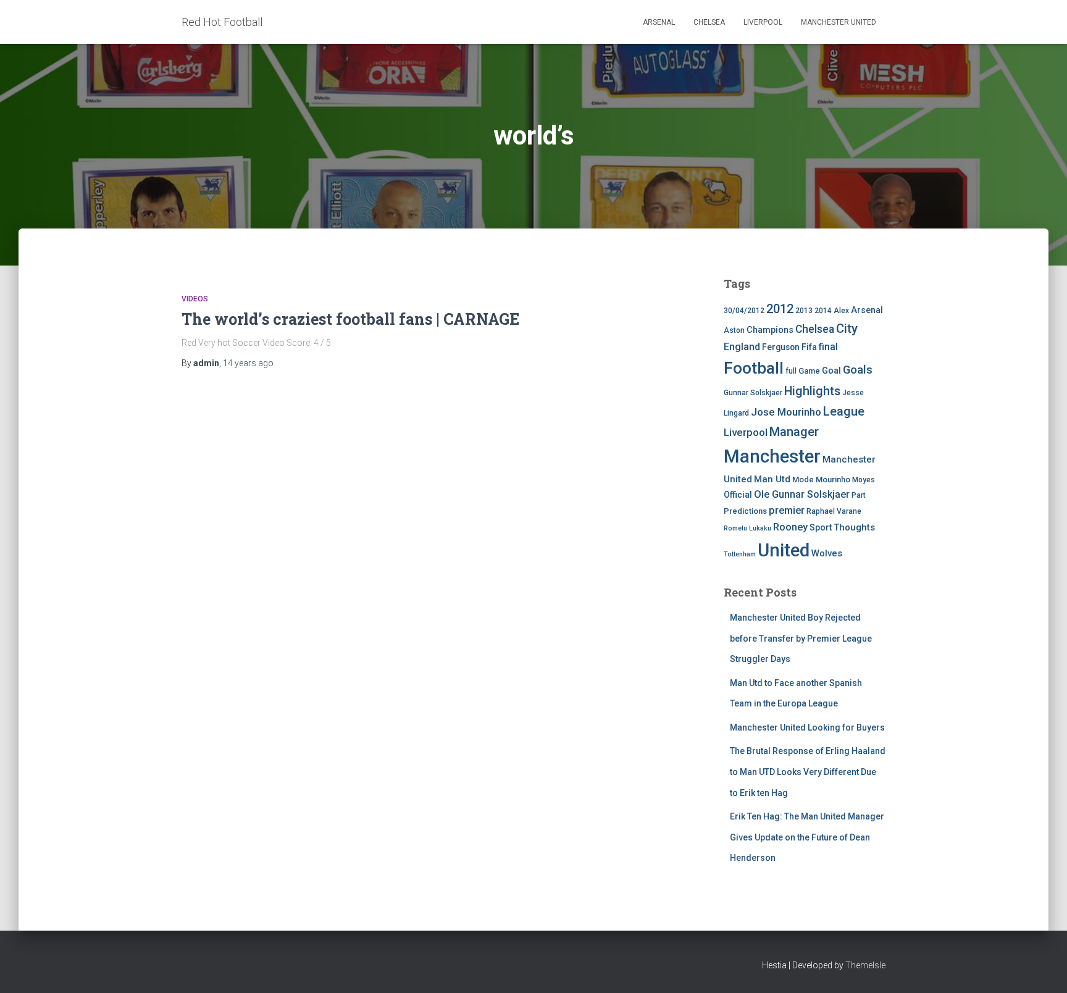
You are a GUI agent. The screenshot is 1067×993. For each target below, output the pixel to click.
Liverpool (762, 22)
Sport (821, 527)
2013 (804, 310)
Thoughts (854, 527)
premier (787, 510)
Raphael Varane (833, 511)
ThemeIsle (865, 965)
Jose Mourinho (786, 412)
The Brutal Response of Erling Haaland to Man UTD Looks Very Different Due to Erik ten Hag (807, 771)
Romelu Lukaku (747, 528)
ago (248, 363)
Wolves (826, 553)
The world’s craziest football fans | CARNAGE (350, 319)
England (742, 347)
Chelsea (709, 22)
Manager (794, 431)
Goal (831, 371)
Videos (195, 299)
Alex (841, 310)
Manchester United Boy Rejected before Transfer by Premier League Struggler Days (801, 638)
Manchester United (838, 22)
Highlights (812, 391)
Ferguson (781, 347)
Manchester (772, 456)
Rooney (790, 527)
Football (754, 368)
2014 (823, 310)
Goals (857, 370)
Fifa (809, 347)
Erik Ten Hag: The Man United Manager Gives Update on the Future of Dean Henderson (807, 837)
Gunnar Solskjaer (753, 392)
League (843, 411)
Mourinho (833, 479)
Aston (734, 330)
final (828, 347)
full (791, 371)
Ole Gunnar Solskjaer (802, 494)
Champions (770, 330)
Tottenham (740, 554)
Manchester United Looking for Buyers (807, 727)
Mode (803, 479)
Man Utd (772, 479)
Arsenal (659, 22)
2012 (779, 308)
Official (738, 495)
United (784, 550)
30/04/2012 (744, 310)
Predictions (745, 511)
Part (859, 495)
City (847, 328)
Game (809, 370)
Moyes (863, 480)
